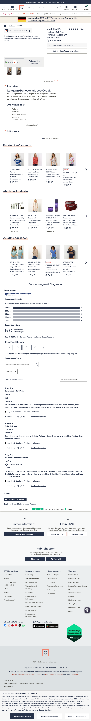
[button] (3, 8)
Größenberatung (31, 582)
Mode (82, 14)
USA (34, 662)
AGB (14, 674)
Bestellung (29, 575)
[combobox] (41, 8)
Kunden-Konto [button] (57, 534)
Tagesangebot (8, 14)
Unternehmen (73, 575)
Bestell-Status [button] (77, 534)
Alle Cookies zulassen (22, 716)
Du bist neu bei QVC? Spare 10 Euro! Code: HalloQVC (45, 2)
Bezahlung (29, 592)
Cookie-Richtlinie (45, 710)
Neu (18, 14)
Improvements (8, 686)
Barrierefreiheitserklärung (77, 586)
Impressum (74, 674)
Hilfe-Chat (8, 575)
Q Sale (74, 14)
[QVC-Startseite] (5, 26)
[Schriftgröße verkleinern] (57, 81)
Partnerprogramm (53, 590)
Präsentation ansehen (34, 62)
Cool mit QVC (42, 14)
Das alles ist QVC (74, 578)
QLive (6, 589)
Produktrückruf (9, 600)
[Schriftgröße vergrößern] (55, 81)
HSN (5, 683)
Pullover (12, 26)
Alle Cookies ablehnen (49, 716)
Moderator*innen (74, 600)
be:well (53, 14)
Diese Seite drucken (51, 138)
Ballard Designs (13, 683)
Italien (51, 662)
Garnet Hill (30, 683)
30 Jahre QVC (28, 14)
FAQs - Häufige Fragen (33, 606)
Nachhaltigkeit (73, 582)
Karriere (71, 596)
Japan (56, 662)
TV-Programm (52, 578)
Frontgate (23, 683)
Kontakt (6, 578)
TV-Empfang (72, 604)
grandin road (39, 683)
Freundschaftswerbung (55, 586)
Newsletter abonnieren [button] (24, 534)
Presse (6, 592)
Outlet (70, 611)
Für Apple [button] (35, 559)
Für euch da (51, 594)
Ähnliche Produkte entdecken (68, 51)
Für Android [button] (56, 559)
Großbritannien (42, 662)
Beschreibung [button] (12, 86)
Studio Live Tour (74, 607)
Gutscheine (51, 582)
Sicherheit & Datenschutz (34, 603)
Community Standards (54, 674)
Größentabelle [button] (13, 131)
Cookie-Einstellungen (77, 716)
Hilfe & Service (30, 610)
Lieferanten (8, 596)
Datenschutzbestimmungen (30, 674)
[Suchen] (59, 8)
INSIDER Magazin (53, 575)
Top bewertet (63, 14)
